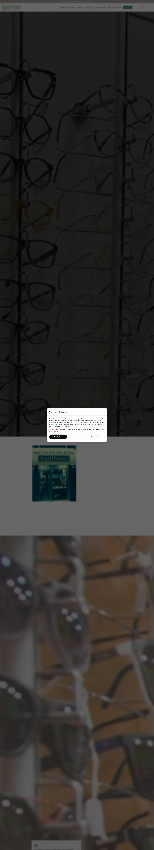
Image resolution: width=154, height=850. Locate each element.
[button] (150, 845)
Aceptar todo (58, 437)
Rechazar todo (95, 437)
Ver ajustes (77, 437)
